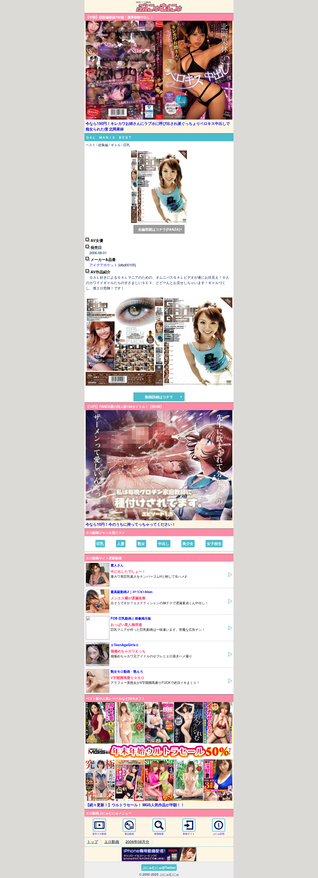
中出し (163, 543)
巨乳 (100, 543)
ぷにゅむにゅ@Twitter (159, 867)
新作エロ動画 (99, 833)
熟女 (141, 543)
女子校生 (214, 543)
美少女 (187, 543)
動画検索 (159, 833)
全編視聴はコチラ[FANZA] (159, 229)
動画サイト (189, 833)
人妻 (121, 543)
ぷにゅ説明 (218, 833)
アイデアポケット (103, 264)
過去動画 (129, 833)
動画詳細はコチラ (159, 396)
